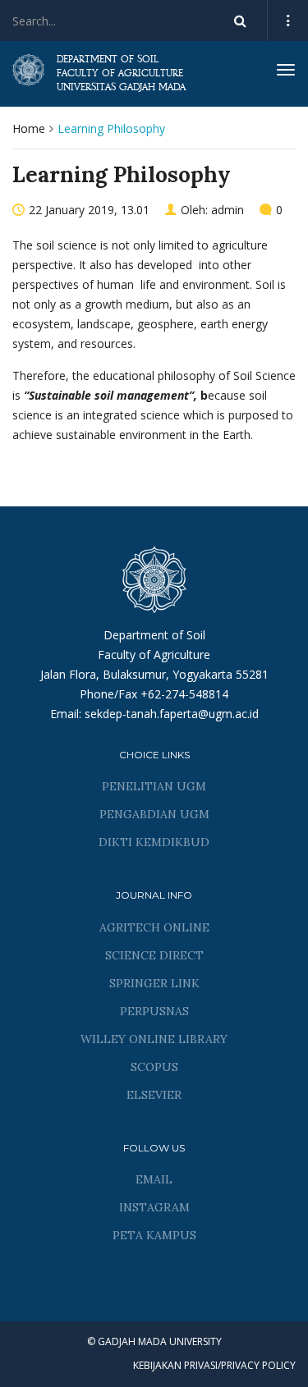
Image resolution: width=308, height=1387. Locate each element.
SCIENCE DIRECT (154, 955)
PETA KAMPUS (154, 1235)
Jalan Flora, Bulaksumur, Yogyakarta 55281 (154, 674)
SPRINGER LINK (154, 983)
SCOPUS (154, 1067)
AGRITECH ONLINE (154, 927)
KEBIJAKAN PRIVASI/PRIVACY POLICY (214, 1365)
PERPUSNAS (154, 1011)
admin (227, 209)
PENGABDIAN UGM (154, 814)
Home (28, 128)
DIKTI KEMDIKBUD (154, 842)
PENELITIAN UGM (154, 786)
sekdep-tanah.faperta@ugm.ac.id (172, 713)
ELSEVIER (154, 1094)
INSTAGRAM (154, 1207)
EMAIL (154, 1179)
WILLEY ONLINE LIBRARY (154, 1039)
